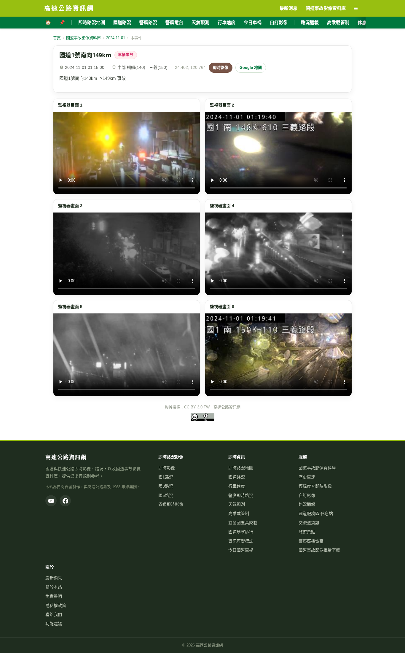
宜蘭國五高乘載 (242, 522)
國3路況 (165, 486)
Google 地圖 (251, 67)
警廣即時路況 (240, 495)
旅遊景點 (307, 532)
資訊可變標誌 (240, 541)
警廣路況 (148, 22)
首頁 (57, 38)
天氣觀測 (200, 22)
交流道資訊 (309, 522)
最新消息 (53, 578)
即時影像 (220, 67)
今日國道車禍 (240, 550)
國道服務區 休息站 (316, 513)
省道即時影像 (170, 504)
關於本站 (53, 587)
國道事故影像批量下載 (319, 550)
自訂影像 (279, 22)
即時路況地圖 (91, 22)
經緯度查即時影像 (315, 486)
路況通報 (310, 22)
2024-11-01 (115, 38)
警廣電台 (174, 22)
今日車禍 (253, 22)
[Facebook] (65, 500)
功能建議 (53, 623)
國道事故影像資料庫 (83, 38)
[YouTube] (51, 500)
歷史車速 (307, 477)
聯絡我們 (53, 614)
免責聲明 (53, 596)
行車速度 (226, 22)
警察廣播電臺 (311, 541)
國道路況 (122, 22)
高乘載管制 (338, 22)
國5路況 (165, 495)
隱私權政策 (55, 605)
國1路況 (165, 477)
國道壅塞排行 (240, 532)
